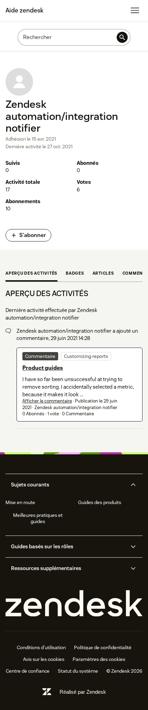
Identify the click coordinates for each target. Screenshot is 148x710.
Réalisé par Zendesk (83, 691)
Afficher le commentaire (47, 401)
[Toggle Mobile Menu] (134, 10)
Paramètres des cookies (99, 659)
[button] (68, 484)
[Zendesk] (74, 603)
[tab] (31, 274)
